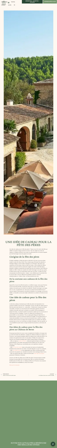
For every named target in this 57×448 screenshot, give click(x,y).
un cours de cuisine (17, 347)
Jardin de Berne (22, 341)
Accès (9, 5)
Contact (3, 5)
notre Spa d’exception (39, 353)
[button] (8, 2)
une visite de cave (17, 350)
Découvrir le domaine (14, 365)
